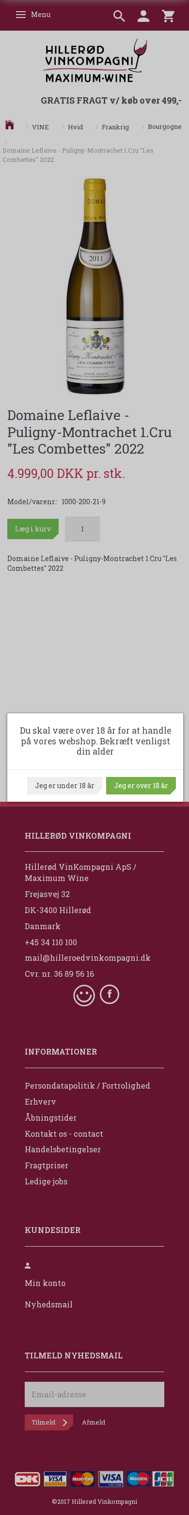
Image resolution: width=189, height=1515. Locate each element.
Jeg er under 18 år (64, 785)
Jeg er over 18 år (141, 785)
